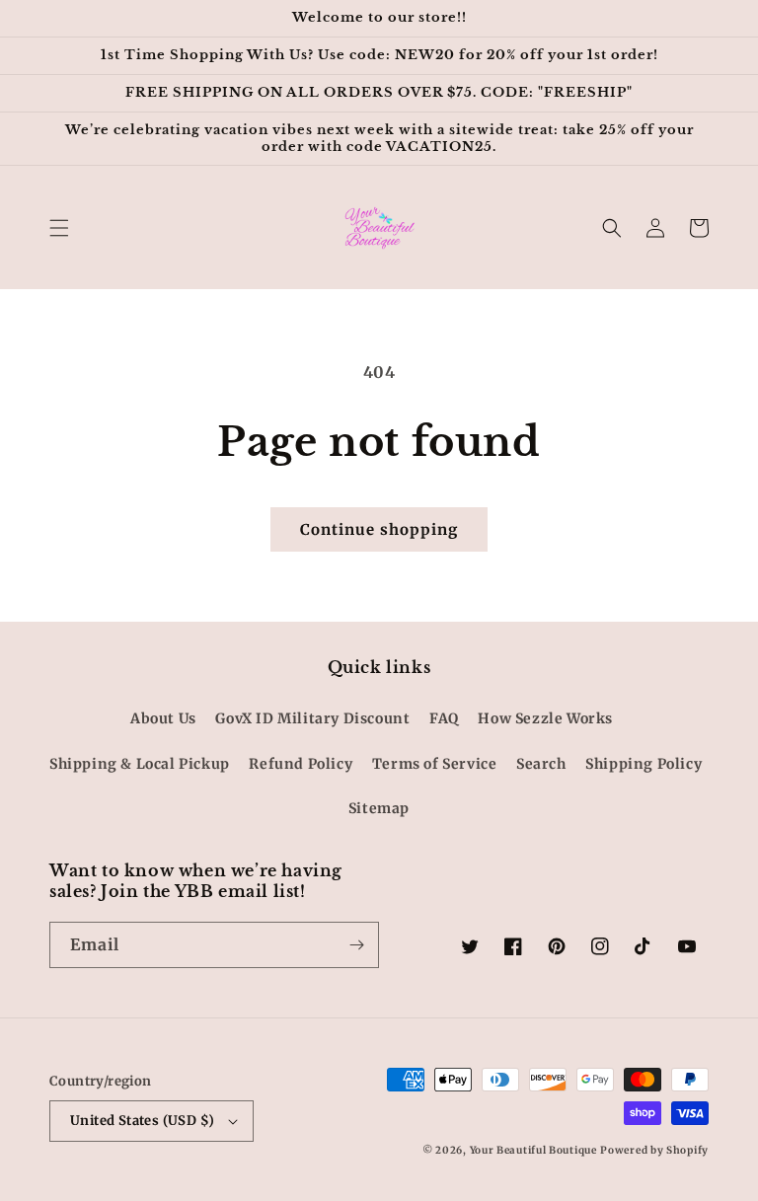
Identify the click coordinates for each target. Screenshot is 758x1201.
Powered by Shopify (654, 1150)
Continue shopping (379, 529)
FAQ (444, 718)
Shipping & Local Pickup (139, 764)
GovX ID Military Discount (312, 718)
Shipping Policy (643, 764)
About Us (163, 718)
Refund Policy (300, 764)
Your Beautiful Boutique (533, 1150)
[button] (59, 228)
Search (541, 764)
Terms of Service (434, 764)
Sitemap (379, 808)
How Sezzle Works (545, 718)
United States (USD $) (142, 1120)
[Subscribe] (356, 945)
